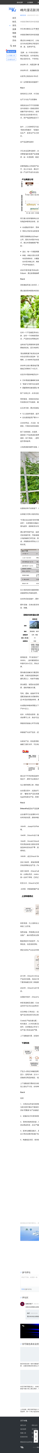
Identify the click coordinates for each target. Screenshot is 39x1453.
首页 (14, 17)
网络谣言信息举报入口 (27, 1442)
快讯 (14, 21)
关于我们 (35, 1429)
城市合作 (23, 1425)
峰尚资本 (23, 15)
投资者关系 (24, 1437)
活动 (14, 40)
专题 (14, 36)
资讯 (14, 25)
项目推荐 (23, 1429)
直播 (14, 29)
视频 (14, 32)
